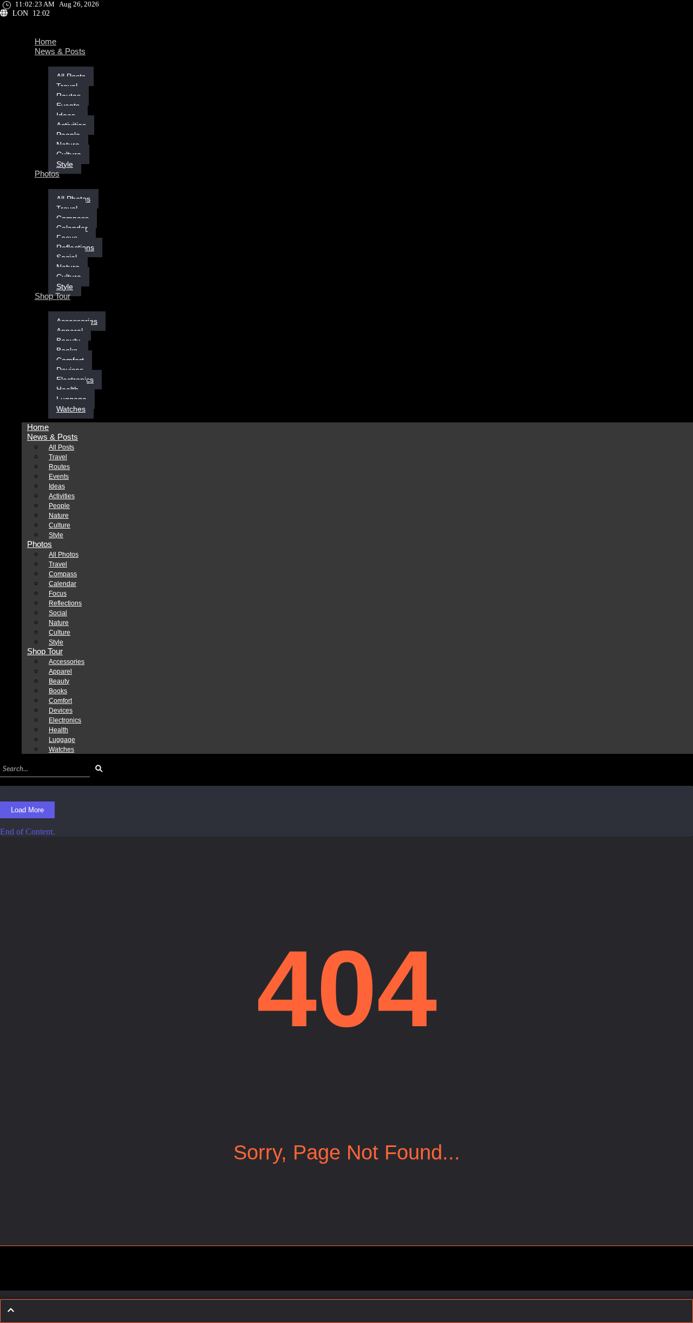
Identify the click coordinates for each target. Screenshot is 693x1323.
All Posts (61, 447)
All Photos (64, 554)
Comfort (60, 701)
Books (58, 691)
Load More (27, 810)
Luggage (62, 740)
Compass (63, 574)
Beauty (59, 681)
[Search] (99, 768)
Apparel (60, 671)
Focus (58, 593)
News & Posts (60, 51)
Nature (59, 515)
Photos (47, 173)
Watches (71, 409)
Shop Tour (52, 296)
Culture (59, 525)
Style (64, 164)
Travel (58, 457)
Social (58, 613)
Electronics (65, 720)
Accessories (66, 662)
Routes (59, 467)
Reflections (65, 603)
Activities (62, 496)
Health (58, 730)
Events (59, 476)
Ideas (57, 486)
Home (45, 41)
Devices (61, 710)
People (59, 506)
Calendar (62, 584)
